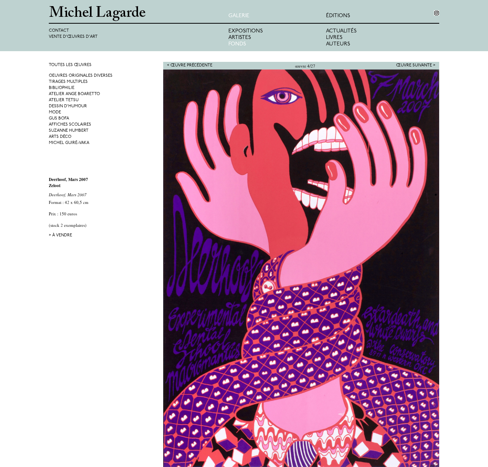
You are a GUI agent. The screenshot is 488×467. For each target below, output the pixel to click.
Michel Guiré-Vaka (69, 143)
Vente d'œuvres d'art (73, 37)
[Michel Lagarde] (138, 13)
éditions (338, 16)
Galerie (238, 16)
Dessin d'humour (68, 106)
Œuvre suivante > (415, 65)
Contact (59, 31)
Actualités (341, 31)
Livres (334, 37)
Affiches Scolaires (70, 125)
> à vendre (60, 235)
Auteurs (338, 44)
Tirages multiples (68, 82)
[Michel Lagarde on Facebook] (436, 13)
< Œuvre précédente (189, 65)
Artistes (239, 37)
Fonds (237, 44)
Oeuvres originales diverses (80, 76)
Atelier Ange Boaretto (74, 94)
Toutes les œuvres (70, 65)
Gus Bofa (59, 118)
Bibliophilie (61, 88)
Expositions (245, 31)
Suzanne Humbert (68, 131)
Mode (55, 112)
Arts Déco (60, 137)
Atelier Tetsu (64, 100)
